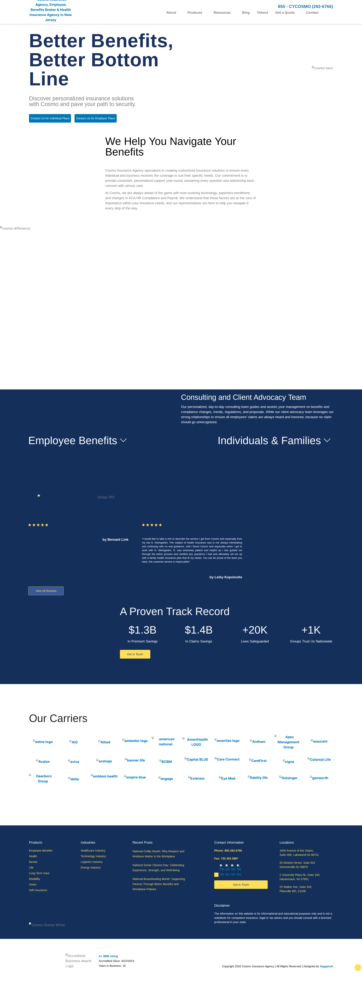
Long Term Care (39, 873)
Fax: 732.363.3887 (226, 858)
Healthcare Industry (93, 850)
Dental (33, 861)
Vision (32, 884)
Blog (246, 12)
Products (195, 12)
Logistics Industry (92, 861)
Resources (222, 12)
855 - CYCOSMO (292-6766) (305, 6)
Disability (34, 878)
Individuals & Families (269, 440)
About (171, 12)
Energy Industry (91, 867)
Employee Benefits (72, 440)
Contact (312, 12)
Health (33, 856)
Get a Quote (285, 12)
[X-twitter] (216, 875)
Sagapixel (326, 966)
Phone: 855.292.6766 (228, 850)
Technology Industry (93, 856)
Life (31, 867)
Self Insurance (38, 890)
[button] (331, 13)
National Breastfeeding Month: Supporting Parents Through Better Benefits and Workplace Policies (158, 884)
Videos (262, 12)
